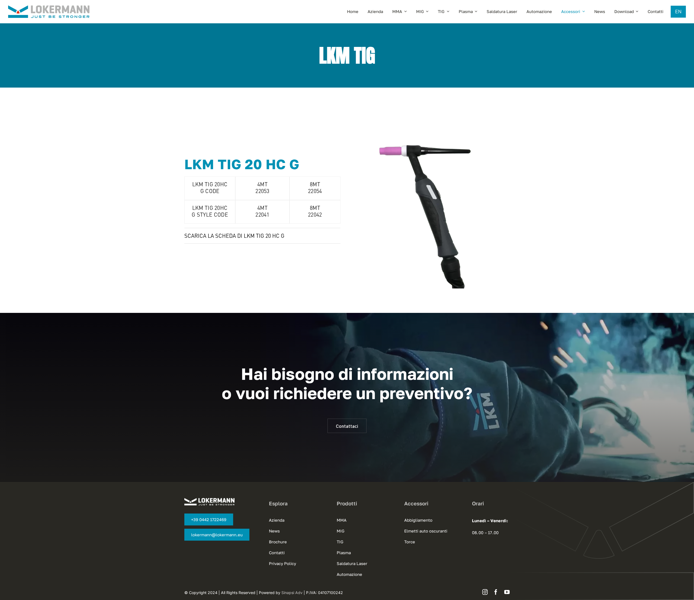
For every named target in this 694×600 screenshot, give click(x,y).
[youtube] (507, 592)
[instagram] (485, 592)
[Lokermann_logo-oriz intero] (48, 8)
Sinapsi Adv (292, 592)
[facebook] (496, 592)
